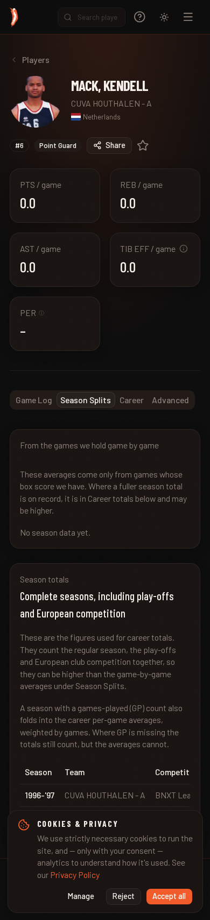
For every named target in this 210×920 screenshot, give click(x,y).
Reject (124, 896)
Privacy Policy (75, 874)
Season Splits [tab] (85, 400)
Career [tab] (132, 400)
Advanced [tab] (170, 400)
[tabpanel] (105, 634)
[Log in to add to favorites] (143, 145)
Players (36, 59)
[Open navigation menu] (188, 17)
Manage (81, 896)
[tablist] (102, 400)
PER (32, 312)
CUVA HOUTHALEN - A (111, 103)
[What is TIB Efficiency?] (183, 248)
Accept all (169, 896)
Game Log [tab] (34, 400)
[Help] (140, 17)
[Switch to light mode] (164, 17)
